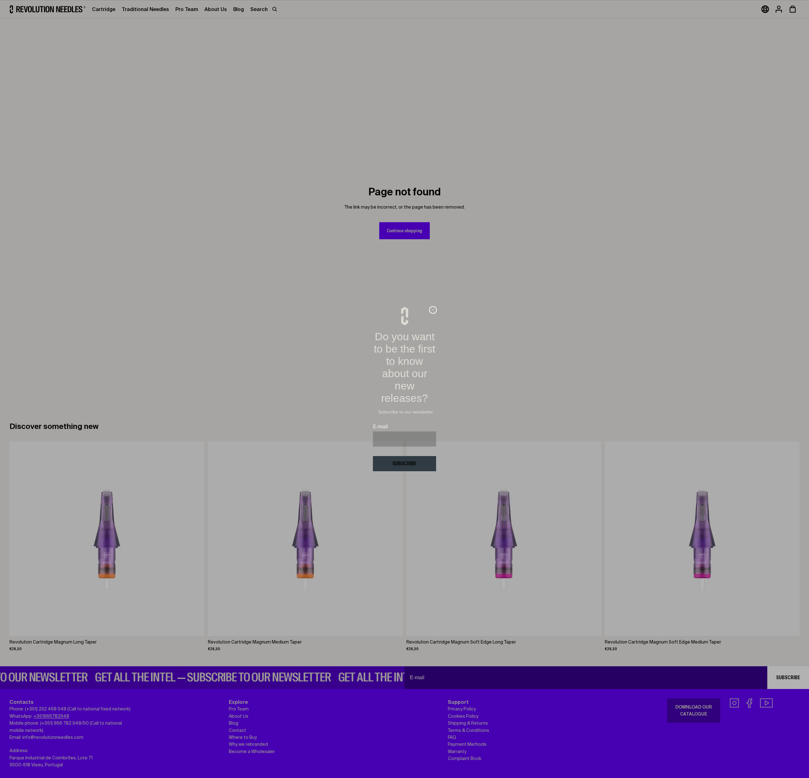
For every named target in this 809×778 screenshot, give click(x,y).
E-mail (380, 426)
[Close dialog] (433, 310)
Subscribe (404, 463)
